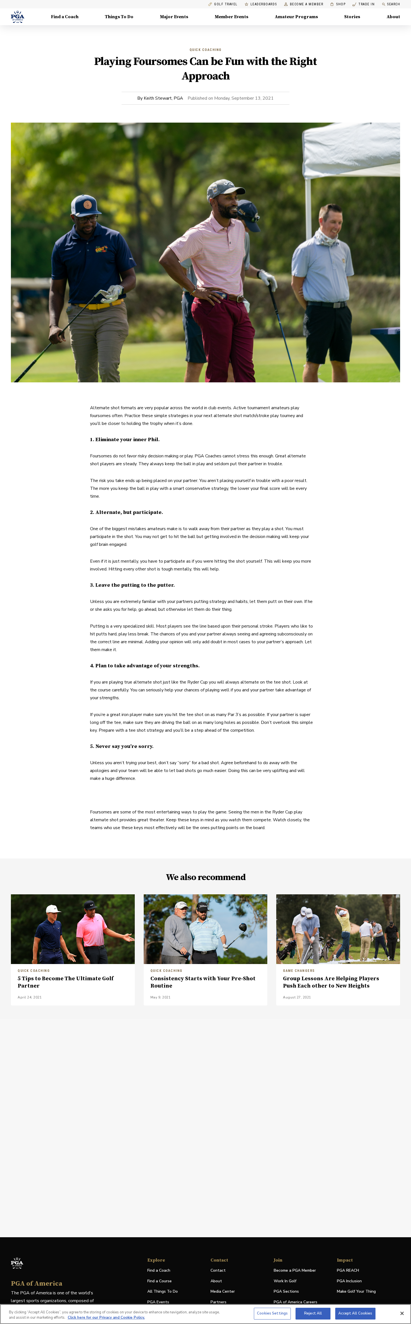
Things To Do (119, 17)
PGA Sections (286, 1291)
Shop (338, 4)
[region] (205, 1314)
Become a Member (306, 4)
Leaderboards (264, 4)
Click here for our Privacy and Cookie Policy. (106, 1317)
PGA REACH (348, 1271)
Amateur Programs (296, 17)
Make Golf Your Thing (356, 1292)
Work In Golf (285, 1281)
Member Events (231, 17)
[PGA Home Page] (17, 16)
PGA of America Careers (295, 1302)
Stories (352, 17)
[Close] (402, 1313)
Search (393, 4)
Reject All (313, 1313)
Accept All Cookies (355, 1313)
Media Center (223, 1292)
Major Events (174, 17)
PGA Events (158, 1302)
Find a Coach (65, 17)
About (393, 17)
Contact (218, 1270)
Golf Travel (226, 4)
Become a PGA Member (295, 1270)
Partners (218, 1302)
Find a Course (159, 1281)
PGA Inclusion (349, 1281)
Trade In (364, 4)
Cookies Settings (272, 1313)
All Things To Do (162, 1291)
